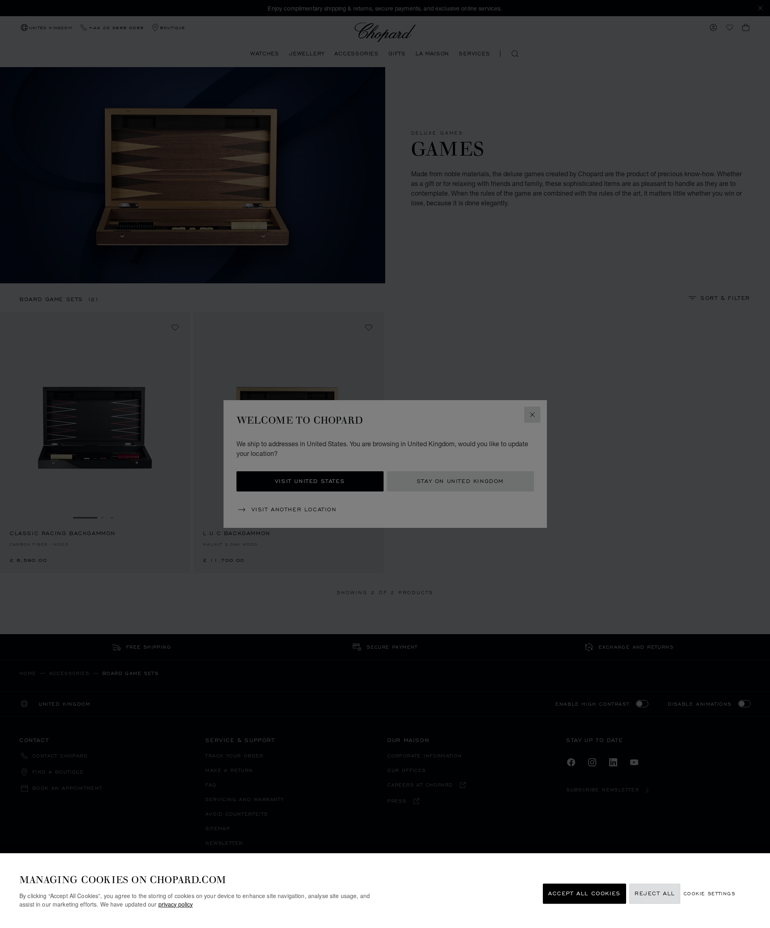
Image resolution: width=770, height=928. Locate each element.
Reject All (655, 893)
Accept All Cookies (584, 893)
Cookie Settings (709, 894)
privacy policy (175, 904)
